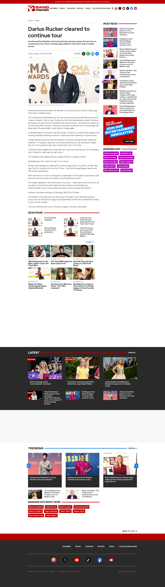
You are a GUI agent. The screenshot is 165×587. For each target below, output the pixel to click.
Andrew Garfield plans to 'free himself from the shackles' (127, 32)
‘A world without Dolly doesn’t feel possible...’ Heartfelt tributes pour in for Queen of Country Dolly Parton (53, 398)
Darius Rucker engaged (50, 219)
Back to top (128, 531)
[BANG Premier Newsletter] (135, 8)
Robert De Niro (110, 162)
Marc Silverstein (111, 170)
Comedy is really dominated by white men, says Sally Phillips (128, 84)
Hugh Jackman (126, 162)
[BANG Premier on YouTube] (123, 8)
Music (37, 20)
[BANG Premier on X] (119, 8)
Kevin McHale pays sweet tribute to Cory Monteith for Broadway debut (127, 109)
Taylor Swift (109, 166)
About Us (45, 571)
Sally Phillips (126, 170)
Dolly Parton (126, 153)
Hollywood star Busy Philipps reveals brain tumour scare (126, 42)
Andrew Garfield (126, 157)
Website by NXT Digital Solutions (127, 571)
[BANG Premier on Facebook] (131, 8)
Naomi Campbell (111, 153)
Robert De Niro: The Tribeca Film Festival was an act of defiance (128, 73)
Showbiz (54, 8)
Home (30, 20)
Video (88, 8)
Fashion (71, 8)
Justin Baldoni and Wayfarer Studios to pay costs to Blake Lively (127, 63)
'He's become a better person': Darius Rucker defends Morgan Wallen (87, 232)
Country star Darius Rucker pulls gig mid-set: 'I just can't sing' (87, 221)
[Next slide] (136, 466)
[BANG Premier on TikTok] (127, 8)
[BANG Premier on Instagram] (115, 8)
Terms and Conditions (73, 571)
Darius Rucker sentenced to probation (50, 230)
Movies (80, 8)
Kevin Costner (110, 157)
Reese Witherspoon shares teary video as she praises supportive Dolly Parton (128, 53)
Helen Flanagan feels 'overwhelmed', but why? (40, 383)
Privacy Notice (61, 571)
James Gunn (123, 166)
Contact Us (52, 571)
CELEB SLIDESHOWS (101, 8)
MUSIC (62, 8)
